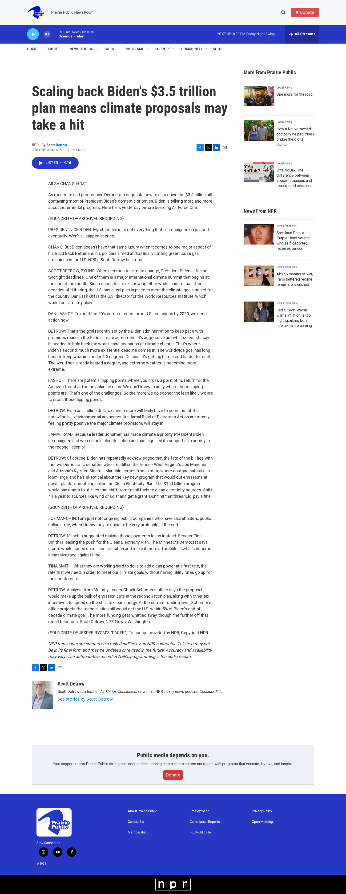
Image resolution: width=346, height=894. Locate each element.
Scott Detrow (57, 145)
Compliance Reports (205, 822)
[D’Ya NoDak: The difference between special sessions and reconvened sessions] (259, 172)
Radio (109, 49)
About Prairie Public (142, 811)
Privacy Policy (262, 811)
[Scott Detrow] (42, 695)
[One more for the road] (259, 96)
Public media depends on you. (173, 755)
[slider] (54, 34)
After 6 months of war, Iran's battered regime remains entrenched (295, 279)
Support (163, 49)
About (53, 49)
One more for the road (295, 94)
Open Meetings (263, 822)
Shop (218, 49)
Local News (284, 87)
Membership (137, 832)
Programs (135, 49)
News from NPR (287, 226)
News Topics (81, 49)
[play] (33, 34)
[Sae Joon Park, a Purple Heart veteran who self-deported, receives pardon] (259, 234)
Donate (307, 12)
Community (192, 49)
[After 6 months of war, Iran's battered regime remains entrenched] (259, 275)
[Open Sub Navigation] (41, 49)
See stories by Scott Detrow (85, 699)
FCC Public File (200, 832)
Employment (199, 811)
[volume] (47, 34)
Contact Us (136, 822)
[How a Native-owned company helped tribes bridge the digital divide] (259, 130)
